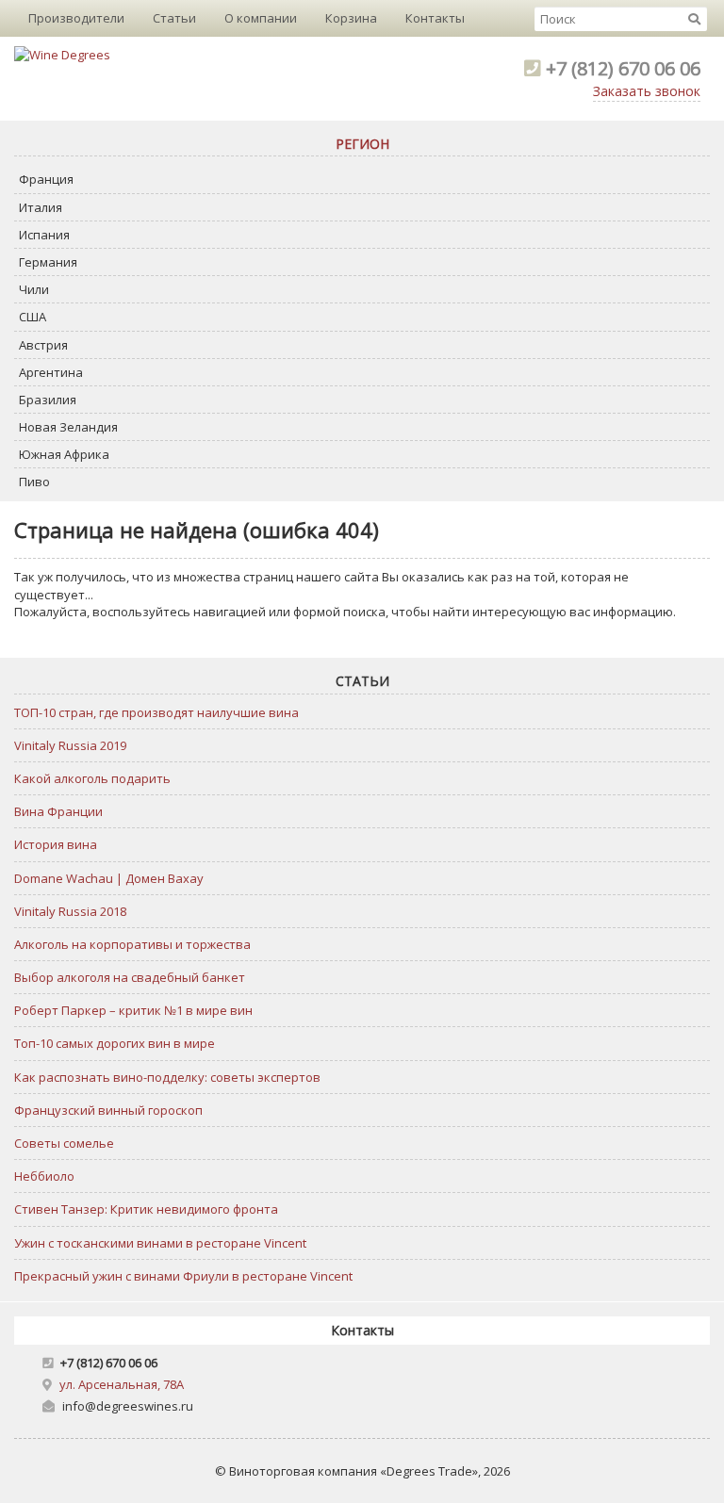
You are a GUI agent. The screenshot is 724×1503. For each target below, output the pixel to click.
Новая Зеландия (68, 426)
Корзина (351, 17)
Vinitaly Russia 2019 (70, 745)
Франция (46, 179)
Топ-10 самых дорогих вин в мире (114, 1043)
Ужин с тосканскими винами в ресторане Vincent (160, 1242)
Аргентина (51, 372)
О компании (260, 17)
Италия (40, 207)
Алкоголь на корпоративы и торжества (132, 944)
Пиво (34, 481)
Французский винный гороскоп (108, 1110)
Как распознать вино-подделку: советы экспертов (167, 1077)
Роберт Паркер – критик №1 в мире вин (133, 1010)
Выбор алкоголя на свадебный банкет (129, 977)
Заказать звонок (646, 91)
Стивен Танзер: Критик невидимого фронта (146, 1209)
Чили (34, 289)
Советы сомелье (64, 1143)
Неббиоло (44, 1176)
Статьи (174, 17)
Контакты (435, 17)
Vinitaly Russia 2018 (70, 911)
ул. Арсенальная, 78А (121, 1384)
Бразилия (47, 399)
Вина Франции (58, 811)
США (32, 316)
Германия (48, 261)
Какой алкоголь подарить (92, 778)
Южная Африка (64, 454)
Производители (76, 17)
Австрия (43, 344)
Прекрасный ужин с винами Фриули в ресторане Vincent (183, 1275)
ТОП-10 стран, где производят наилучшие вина (156, 712)
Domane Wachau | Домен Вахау (109, 878)
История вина (55, 844)
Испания (44, 234)
